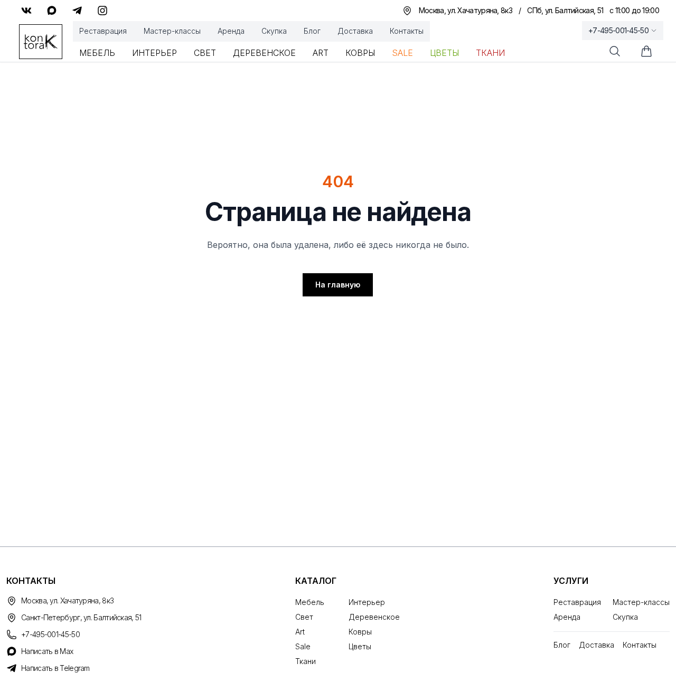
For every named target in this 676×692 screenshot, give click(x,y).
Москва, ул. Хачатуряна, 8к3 (67, 600)
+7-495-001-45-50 (618, 30)
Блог (312, 30)
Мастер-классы (172, 30)
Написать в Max (47, 651)
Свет (205, 52)
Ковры (360, 52)
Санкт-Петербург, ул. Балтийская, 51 (81, 617)
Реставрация (103, 30)
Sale (402, 52)
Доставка (355, 30)
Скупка (274, 30)
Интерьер (154, 52)
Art (320, 52)
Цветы (444, 52)
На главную (337, 284)
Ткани (490, 52)
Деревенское (264, 52)
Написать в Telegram (55, 668)
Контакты (407, 30)
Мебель (97, 52)
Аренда (231, 30)
